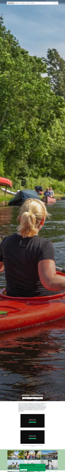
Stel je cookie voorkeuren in (32, 422)
